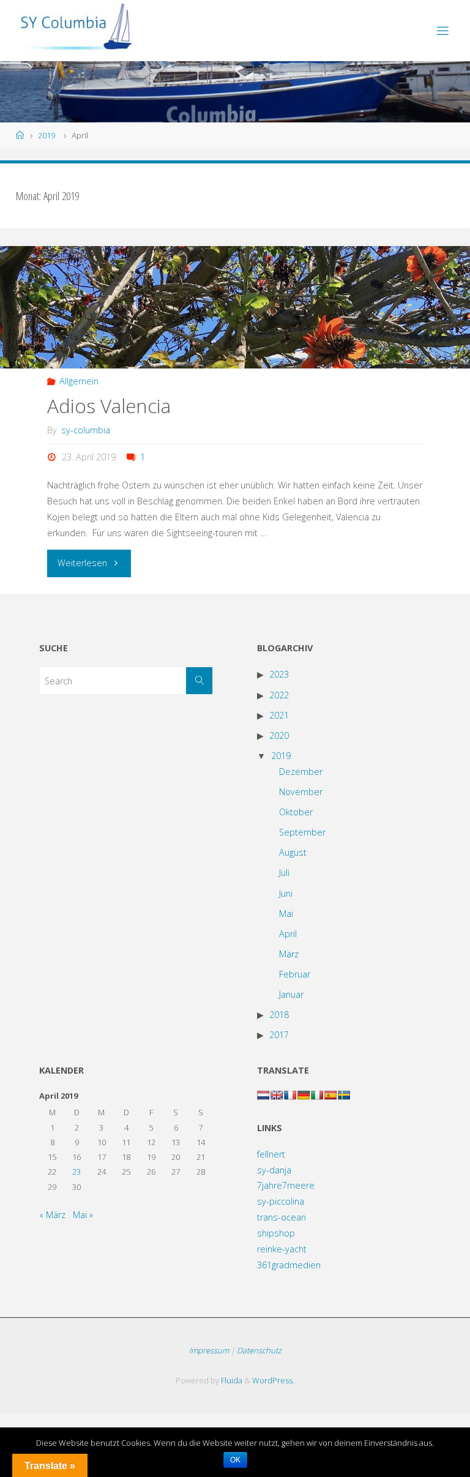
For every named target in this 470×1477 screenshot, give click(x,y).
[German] (303, 1095)
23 (76, 1171)
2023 (279, 674)
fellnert (271, 1154)
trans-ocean (281, 1217)
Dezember (301, 771)
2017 (279, 1035)
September (302, 832)
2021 (279, 715)
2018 (279, 1014)
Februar (294, 974)
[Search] (199, 680)
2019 (46, 135)
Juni (286, 893)
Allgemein (79, 381)
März (289, 954)
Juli (284, 872)
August (293, 852)
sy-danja (274, 1170)
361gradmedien (289, 1265)
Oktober (296, 812)
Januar (291, 994)
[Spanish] (330, 1095)
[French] (290, 1095)
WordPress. (273, 1380)
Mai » (83, 1215)
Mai (286, 913)
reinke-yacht (282, 1249)
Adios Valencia (109, 405)
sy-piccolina (280, 1201)
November (301, 792)
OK (235, 1460)
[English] (276, 1095)
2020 (279, 735)
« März (52, 1215)
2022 (279, 695)
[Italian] (317, 1095)
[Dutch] (263, 1095)
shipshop (276, 1233)
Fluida (230, 1380)
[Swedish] (344, 1095)
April (288, 934)
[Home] (20, 135)
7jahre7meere (286, 1185)
